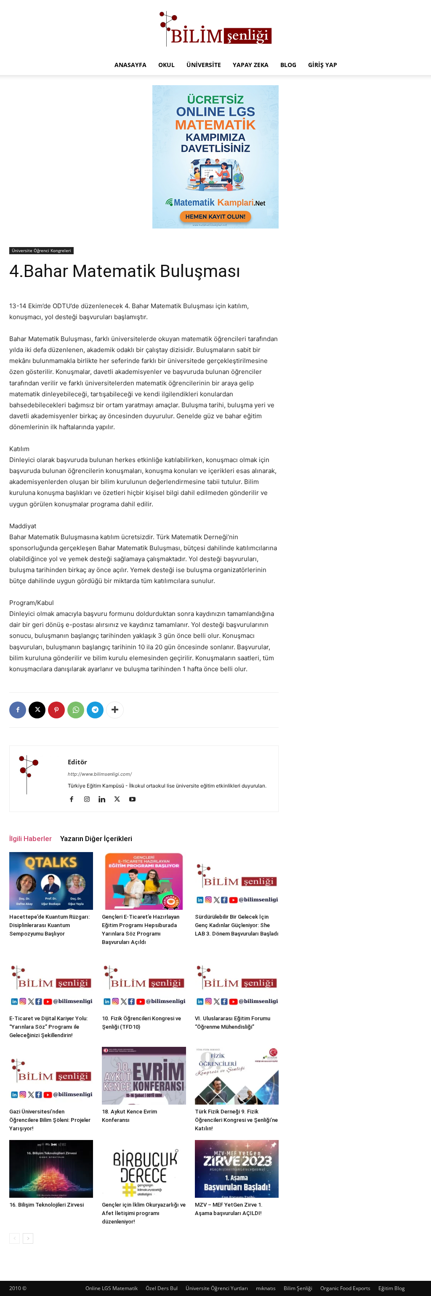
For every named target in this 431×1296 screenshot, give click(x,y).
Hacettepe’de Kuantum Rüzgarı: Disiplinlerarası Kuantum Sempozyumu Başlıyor (49, 925)
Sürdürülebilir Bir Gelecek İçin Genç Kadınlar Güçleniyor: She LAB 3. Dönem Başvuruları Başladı (237, 925)
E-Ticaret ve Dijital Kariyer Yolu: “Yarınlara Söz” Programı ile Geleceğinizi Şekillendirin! (48, 1026)
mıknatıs (266, 1288)
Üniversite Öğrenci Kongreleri (41, 250)
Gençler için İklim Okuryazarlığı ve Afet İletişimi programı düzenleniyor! (144, 1213)
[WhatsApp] (75, 710)
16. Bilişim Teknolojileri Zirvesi (46, 1205)
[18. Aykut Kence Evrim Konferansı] (144, 1076)
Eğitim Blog (391, 1288)
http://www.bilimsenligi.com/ (100, 774)
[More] (115, 710)
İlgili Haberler (30, 838)
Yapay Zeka (251, 65)
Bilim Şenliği (298, 1288)
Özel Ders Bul (162, 1288)
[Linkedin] (105, 800)
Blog (288, 65)
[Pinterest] (56, 710)
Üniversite (203, 65)
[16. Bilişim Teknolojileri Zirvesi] (51, 1169)
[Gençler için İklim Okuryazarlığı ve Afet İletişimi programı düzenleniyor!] (144, 1169)
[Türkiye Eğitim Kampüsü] (215, 28)
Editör (77, 762)
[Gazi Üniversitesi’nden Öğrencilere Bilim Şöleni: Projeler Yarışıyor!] (51, 1076)
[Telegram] (95, 710)
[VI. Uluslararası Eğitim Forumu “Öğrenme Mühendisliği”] (237, 982)
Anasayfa (130, 65)
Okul (166, 65)
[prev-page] (14, 1238)
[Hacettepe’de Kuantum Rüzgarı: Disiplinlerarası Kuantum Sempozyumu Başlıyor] (51, 881)
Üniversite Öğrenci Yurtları (217, 1288)
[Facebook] (17, 710)
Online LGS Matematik (111, 1288)
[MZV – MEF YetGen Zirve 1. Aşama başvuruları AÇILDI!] (237, 1169)
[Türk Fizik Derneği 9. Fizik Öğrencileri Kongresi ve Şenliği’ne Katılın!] (237, 1076)
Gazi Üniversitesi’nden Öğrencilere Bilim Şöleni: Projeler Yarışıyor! (49, 1120)
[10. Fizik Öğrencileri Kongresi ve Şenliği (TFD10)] (144, 982)
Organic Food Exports (345, 1288)
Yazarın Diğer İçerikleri (96, 838)
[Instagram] (90, 800)
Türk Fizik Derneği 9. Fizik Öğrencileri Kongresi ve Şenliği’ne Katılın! (236, 1120)
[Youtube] (135, 800)
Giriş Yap (322, 65)
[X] (37, 710)
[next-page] (28, 1238)
